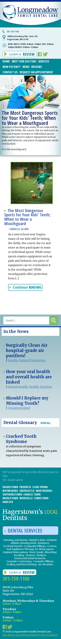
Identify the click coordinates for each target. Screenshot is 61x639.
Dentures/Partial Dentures (29, 558)
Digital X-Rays (37, 539)
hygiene (46, 387)
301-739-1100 (13, 31)
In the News (16, 331)
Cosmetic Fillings (43, 561)
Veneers (30, 555)
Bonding (19, 555)
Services (43, 61)
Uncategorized (19, 408)
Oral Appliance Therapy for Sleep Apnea (30, 549)
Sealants (52, 539)
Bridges (41, 555)
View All (45, 423)
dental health (18, 387)
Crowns (51, 546)
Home (6, 61)
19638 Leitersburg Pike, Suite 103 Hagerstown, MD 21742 (22, 38)
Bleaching (51, 552)
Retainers (43, 543)
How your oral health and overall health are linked (29, 377)
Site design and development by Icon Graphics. (30, 634)
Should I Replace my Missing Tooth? (27, 400)
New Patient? (12, 67)
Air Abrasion (45, 564)
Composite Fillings (35, 546)
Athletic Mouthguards (23, 543)
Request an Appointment (36, 72)
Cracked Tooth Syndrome (21, 439)
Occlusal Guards (12, 546)
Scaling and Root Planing (22, 564)
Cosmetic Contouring (19, 561)
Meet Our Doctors (24, 61)
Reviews (36, 67)
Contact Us (10, 72)
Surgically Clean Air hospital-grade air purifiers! (26, 350)
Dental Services (25, 530)
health (25, 228)
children (14, 228)
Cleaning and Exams (15, 539)
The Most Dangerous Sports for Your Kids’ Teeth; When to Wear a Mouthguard (27, 217)
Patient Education (32, 360)
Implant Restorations (15, 552)
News (26, 67)
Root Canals (36, 552)
